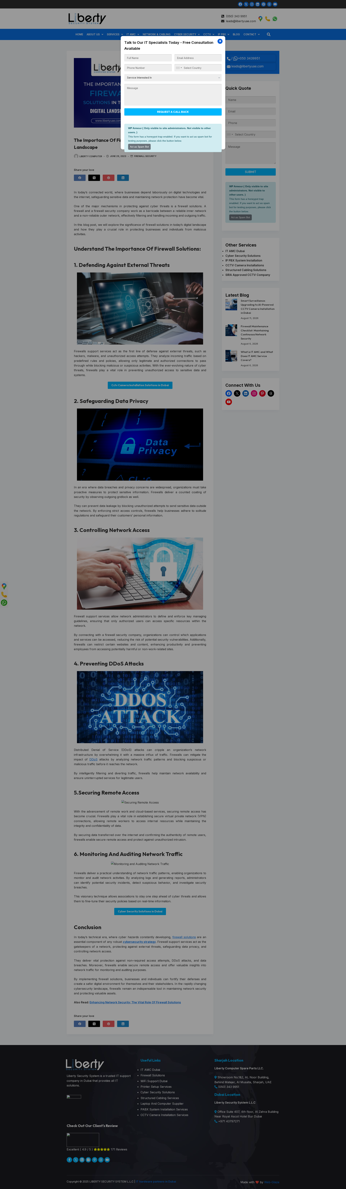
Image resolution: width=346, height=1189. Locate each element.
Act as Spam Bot (139, 146)
